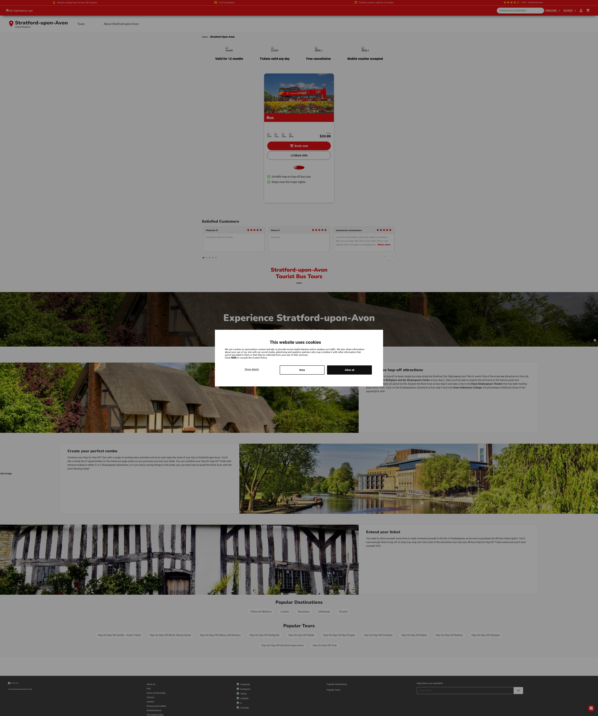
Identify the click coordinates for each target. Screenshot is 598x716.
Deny (302, 370)
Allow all (349, 370)
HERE (234, 357)
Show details (252, 369)
